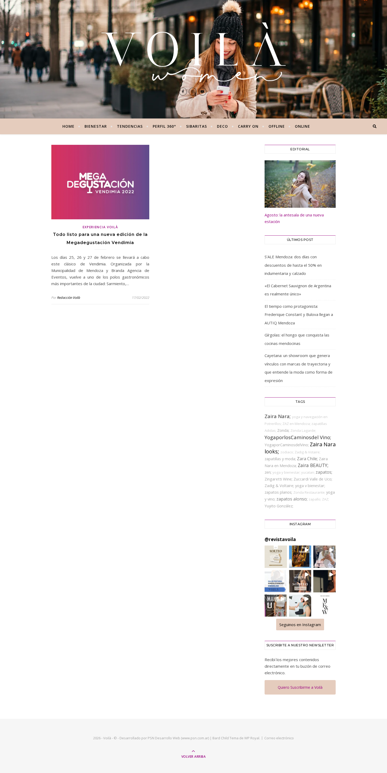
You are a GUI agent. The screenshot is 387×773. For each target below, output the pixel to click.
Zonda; (283, 430)
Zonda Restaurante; (309, 492)
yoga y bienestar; (286, 472)
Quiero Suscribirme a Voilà (300, 687)
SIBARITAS (196, 126)
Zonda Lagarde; (303, 430)
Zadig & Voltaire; (280, 485)
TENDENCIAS (130, 126)
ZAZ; (325, 499)
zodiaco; (287, 452)
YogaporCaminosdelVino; (287, 444)
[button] (276, 557)
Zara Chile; (308, 459)
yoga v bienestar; (310, 485)
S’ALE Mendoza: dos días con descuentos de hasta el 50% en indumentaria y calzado (293, 265)
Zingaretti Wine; (279, 479)
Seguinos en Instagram (300, 624)
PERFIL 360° (164, 126)
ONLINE (302, 126)
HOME (68, 126)
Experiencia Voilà (100, 227)
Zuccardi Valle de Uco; (313, 479)
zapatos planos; (279, 492)
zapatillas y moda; (281, 458)
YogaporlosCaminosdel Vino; (298, 437)
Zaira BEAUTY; (313, 465)
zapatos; (324, 472)
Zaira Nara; (278, 416)
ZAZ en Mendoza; (296, 423)
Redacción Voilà (68, 297)
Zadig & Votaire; (307, 452)
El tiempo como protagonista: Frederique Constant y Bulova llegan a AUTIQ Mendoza (299, 314)
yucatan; (308, 472)
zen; (268, 472)
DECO (222, 126)
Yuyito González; (279, 505)
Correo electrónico (279, 738)
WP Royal (251, 738)
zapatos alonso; (292, 499)
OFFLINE (277, 126)
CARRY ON (248, 126)
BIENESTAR (96, 126)
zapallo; (315, 499)
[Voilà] (193, 52)
